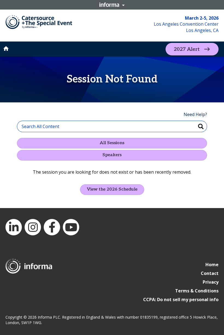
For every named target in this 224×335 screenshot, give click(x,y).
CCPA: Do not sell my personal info (181, 300)
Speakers (112, 155)
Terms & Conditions (197, 291)
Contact (210, 273)
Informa (112, 4)
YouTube (71, 227)
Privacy (211, 282)
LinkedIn (13, 227)
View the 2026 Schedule (112, 189)
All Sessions (112, 143)
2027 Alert (187, 49)
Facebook (52, 227)
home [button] (6, 48)
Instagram (33, 227)
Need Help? (195, 114)
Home (212, 265)
